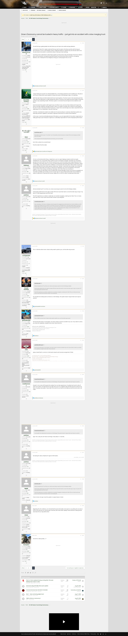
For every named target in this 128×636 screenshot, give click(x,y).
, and (43, 151)
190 (27, 521)
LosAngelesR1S (26, 255)
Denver (27, 524)
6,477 (28, 141)
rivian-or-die (25, 36)
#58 (83, 479)
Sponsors (69, 634)
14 (26, 198)
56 (26, 549)
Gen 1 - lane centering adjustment (35, 594)
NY (26, 394)
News (24, 7)
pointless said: (37, 283)
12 (27, 262)
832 (27, 493)
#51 (83, 246)
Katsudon (28, 583)
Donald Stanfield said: (39, 379)
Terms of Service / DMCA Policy (83, 634)
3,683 (28, 108)
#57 (83, 452)
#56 (83, 425)
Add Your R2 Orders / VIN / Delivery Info (40, 15)
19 (26, 170)
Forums (33, 7)
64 (26, 107)
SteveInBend (78, 599)
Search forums (52, 10)
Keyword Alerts (54, 7)
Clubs (64, 7)
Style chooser (63, 634)
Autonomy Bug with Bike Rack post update (37, 586)
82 (26, 491)
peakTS (79, 581)
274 (27, 199)
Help (98, 634)
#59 (83, 505)
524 (27, 390)
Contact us (74, 634)
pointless (26, 195)
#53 (83, 311)
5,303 (28, 356)
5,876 (28, 326)
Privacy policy (93, 634)
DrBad (26, 515)
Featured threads (41, 10)
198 (27, 171)
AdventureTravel (26, 53)
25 (27, 60)
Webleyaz (26, 165)
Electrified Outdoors (26, 100)
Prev (23, 39)
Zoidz (26, 349)
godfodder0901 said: (38, 344)
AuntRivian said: (38, 132)
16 (26, 519)
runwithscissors (26, 384)
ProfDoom (79, 591)
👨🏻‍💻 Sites (80, 7)
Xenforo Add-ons (49, 634)
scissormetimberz (29, 587)
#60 (83, 535)
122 (26, 140)
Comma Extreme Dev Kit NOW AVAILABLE (37, 590)
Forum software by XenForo (32, 634)
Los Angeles (25, 64)
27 (36, 36)
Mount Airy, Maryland (25, 113)
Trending (33, 10)
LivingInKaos (28, 591)
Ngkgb (26, 488)
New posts (25, 10)
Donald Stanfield (26, 288)
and (40, 86)
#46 (83, 43)
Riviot (26, 137)
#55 (83, 374)
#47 (83, 90)
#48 (83, 127)
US (27, 204)
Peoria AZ (28, 555)
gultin (27, 599)
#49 (83, 155)
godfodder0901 (26, 320)
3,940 (28, 551)
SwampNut (26, 544)
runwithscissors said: (39, 201)
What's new (42, 7)
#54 (83, 340)
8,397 (28, 295)
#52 (83, 278)
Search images (62, 10)
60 (26, 294)
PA (26, 360)
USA (27, 300)
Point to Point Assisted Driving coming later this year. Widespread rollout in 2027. (40, 580)
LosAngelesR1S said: (38, 315)
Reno (27, 176)
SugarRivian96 (29, 595)
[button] (72, 7)
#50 (83, 185)
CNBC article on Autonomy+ (33, 598)
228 (27, 354)
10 (40, 591)
